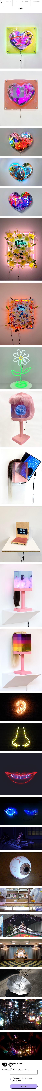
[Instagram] (5, 1065)
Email (12, 1068)
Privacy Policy (6, 1067)
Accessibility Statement (12, 1062)
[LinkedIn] (10, 1065)
